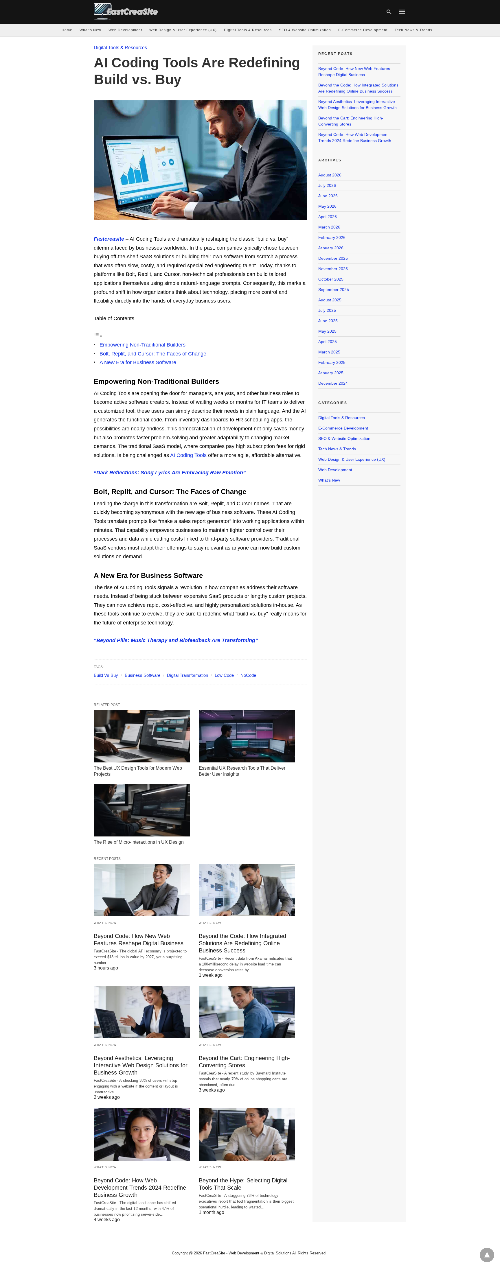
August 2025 (329, 300)
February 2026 (331, 237)
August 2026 (329, 175)
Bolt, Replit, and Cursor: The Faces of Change (153, 354)
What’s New (90, 30)
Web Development (125, 30)
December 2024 (333, 383)
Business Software (142, 675)
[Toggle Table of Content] (98, 336)
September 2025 (333, 289)
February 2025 (331, 362)
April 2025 (327, 341)
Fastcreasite (109, 239)
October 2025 (330, 279)
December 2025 (333, 258)
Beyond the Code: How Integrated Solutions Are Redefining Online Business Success (242, 943)
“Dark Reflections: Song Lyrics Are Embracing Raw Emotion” (170, 473)
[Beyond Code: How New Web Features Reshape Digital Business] (142, 890)
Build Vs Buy (106, 675)
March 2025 (329, 352)
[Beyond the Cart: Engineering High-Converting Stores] (247, 1012)
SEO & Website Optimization (305, 30)
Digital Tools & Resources (248, 30)
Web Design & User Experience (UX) (183, 30)
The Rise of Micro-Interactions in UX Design (139, 842)
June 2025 (328, 320)
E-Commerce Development (362, 30)
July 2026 (327, 185)
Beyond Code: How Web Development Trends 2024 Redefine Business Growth (140, 1187)
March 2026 (329, 227)
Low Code (224, 675)
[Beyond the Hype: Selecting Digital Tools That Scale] (247, 1134)
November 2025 (333, 268)
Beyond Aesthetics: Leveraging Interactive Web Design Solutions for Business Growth (141, 1065)
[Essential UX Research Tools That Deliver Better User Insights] (247, 736)
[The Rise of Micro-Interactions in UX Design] (142, 810)
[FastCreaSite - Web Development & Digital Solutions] (126, 11)
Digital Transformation (187, 675)
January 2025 (330, 373)
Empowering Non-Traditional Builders (142, 345)
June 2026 (328, 195)
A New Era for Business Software (138, 362)
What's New (105, 922)
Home (67, 30)
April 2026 (327, 216)
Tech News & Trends (413, 30)
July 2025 (327, 310)
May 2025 (327, 331)
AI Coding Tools (188, 455)
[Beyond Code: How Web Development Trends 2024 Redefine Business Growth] (142, 1134)
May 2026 (327, 206)
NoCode (248, 675)
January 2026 (330, 248)
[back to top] (487, 1255)
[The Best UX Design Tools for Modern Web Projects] (142, 736)
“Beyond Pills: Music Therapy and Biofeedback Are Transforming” (176, 640)
